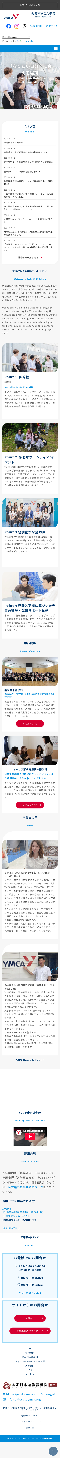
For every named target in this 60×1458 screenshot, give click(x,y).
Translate (28, 41)
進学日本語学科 (30, 1357)
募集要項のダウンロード (30, 1331)
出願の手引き (13, 1228)
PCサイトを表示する (30, 5)
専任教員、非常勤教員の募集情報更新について (26, 152)
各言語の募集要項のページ (25, 1187)
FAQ (30, 1369)
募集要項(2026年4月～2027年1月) (24, 1212)
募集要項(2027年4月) (17, 1215)
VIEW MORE (30, 723)
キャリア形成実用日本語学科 (30, 1361)
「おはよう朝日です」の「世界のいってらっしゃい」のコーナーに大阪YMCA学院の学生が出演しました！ (28, 247)
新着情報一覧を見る (28, 257)
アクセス (53, 26)
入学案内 (30, 1365)
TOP (30, 1348)
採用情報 (37, 26)
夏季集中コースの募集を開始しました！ (23, 171)
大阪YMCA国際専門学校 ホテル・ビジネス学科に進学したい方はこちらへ (30, 1408)
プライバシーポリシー (30, 1421)
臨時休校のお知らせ (13, 142)
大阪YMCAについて (30, 1415)
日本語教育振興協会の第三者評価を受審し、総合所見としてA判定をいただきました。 (28, 208)
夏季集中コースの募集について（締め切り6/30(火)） (29, 161)
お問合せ (33, 1318)
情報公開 (30, 1427)
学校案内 (30, 1352)
